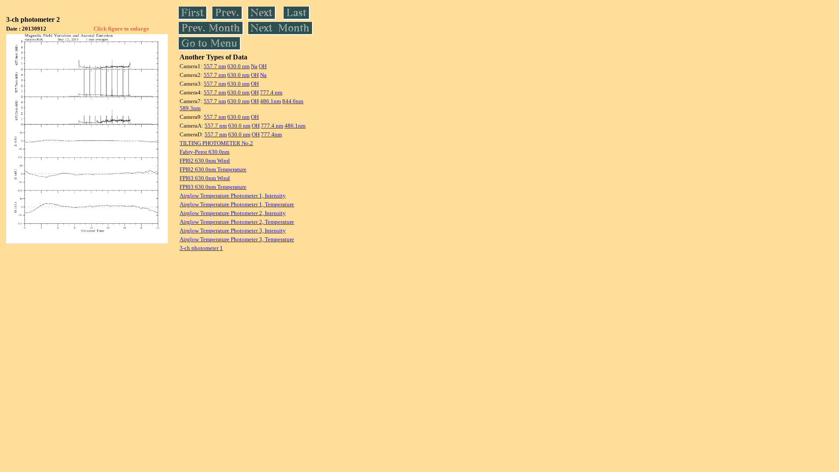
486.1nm (270, 101)
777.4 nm (271, 92)
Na (254, 66)
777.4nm (271, 134)
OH (263, 66)
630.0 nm (238, 66)
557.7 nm (215, 66)
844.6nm (292, 101)
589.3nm (190, 108)
